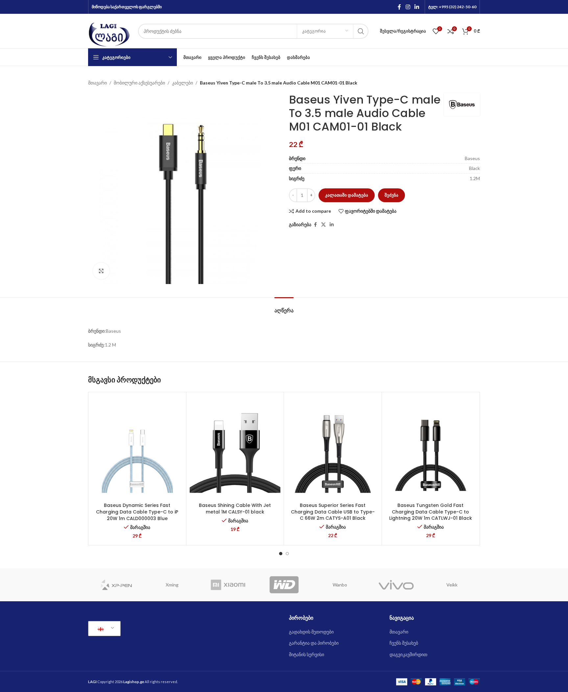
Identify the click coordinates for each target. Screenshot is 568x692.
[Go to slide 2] (287, 553)
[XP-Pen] (116, 584)
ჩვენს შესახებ (404, 643)
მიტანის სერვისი (306, 654)
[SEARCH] (360, 31)
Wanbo (340, 584)
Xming (172, 584)
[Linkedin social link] (417, 7)
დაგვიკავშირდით (408, 654)
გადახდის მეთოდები (311, 631)
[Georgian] (103, 628)
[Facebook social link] (399, 7)
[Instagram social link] (407, 7)
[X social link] (323, 224)
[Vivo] (396, 584)
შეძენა (391, 195)
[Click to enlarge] (101, 271)
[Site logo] (109, 30)
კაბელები (182, 82)
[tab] (284, 307)
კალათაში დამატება (346, 195)
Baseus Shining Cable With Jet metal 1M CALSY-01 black (235, 508)
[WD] (284, 584)
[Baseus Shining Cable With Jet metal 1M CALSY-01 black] (235, 447)
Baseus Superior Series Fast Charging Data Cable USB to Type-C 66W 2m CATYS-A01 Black (333, 511)
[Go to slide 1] (280, 553)
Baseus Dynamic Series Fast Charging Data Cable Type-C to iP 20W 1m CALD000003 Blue (137, 511)
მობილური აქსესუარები (139, 82)
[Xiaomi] (228, 584)
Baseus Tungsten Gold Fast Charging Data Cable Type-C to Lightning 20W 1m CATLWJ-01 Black (430, 511)
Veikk (452, 584)
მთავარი (97, 82)
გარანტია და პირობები (314, 643)
